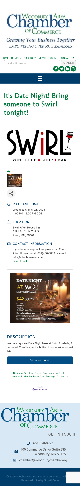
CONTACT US (67, 58)
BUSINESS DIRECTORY (23, 58)
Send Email (20, 261)
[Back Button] (8, 171)
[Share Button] (11, 193)
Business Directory (23, 373)
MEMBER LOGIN (47, 58)
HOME (5, 58)
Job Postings (48, 376)
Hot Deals (60, 373)
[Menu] (40, 78)
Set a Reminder (40, 360)
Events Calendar (44, 373)
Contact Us (63, 376)
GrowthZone (51, 480)
